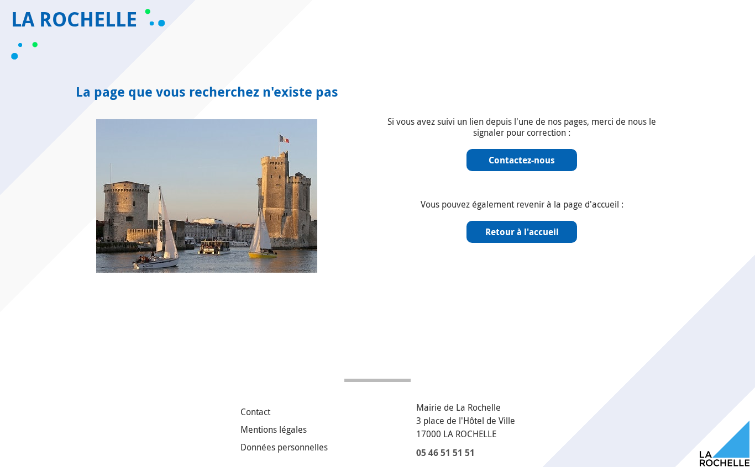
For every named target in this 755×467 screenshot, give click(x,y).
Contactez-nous (522, 160)
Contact (255, 412)
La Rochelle (74, 19)
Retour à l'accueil (522, 232)
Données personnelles (284, 447)
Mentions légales (273, 429)
